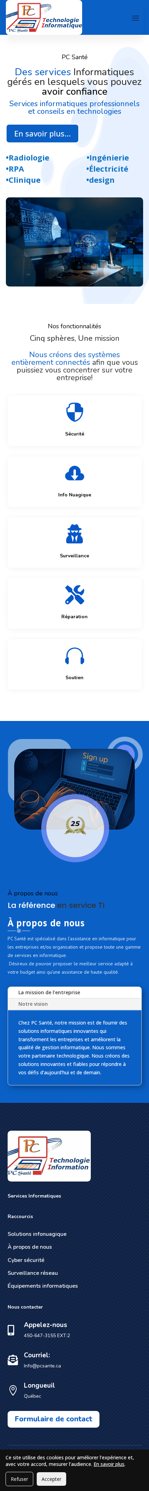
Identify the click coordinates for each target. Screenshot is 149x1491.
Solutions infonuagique (37, 1234)
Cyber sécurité (26, 1260)
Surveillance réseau (33, 1273)
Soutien (74, 677)
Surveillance (74, 555)
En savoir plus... (42, 133)
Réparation (74, 616)
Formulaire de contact (53, 1419)
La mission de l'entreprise (49, 992)
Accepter (51, 1479)
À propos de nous (30, 1247)
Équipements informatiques (43, 1286)
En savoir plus (109, 1464)
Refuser (19, 1479)
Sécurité (74, 434)
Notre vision (33, 1003)
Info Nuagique (74, 495)
